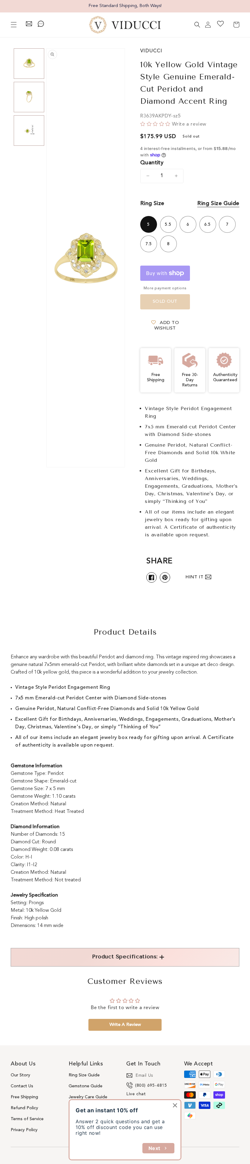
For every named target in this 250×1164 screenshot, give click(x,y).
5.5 (168, 224)
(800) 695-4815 (151, 1085)
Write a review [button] (125, 1025)
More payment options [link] (165, 288)
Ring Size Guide (218, 203)
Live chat (136, 1094)
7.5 (148, 244)
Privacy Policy (24, 1130)
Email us (144, 1075)
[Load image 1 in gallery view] (29, 63)
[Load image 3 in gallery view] (29, 130)
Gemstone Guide (85, 1086)
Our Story (20, 1075)
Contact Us (22, 1086)
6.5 (207, 224)
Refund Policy (24, 1108)
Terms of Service (27, 1119)
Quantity (151, 163)
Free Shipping (24, 1097)
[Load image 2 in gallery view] (29, 97)
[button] (13, 24)
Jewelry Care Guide (88, 1097)
